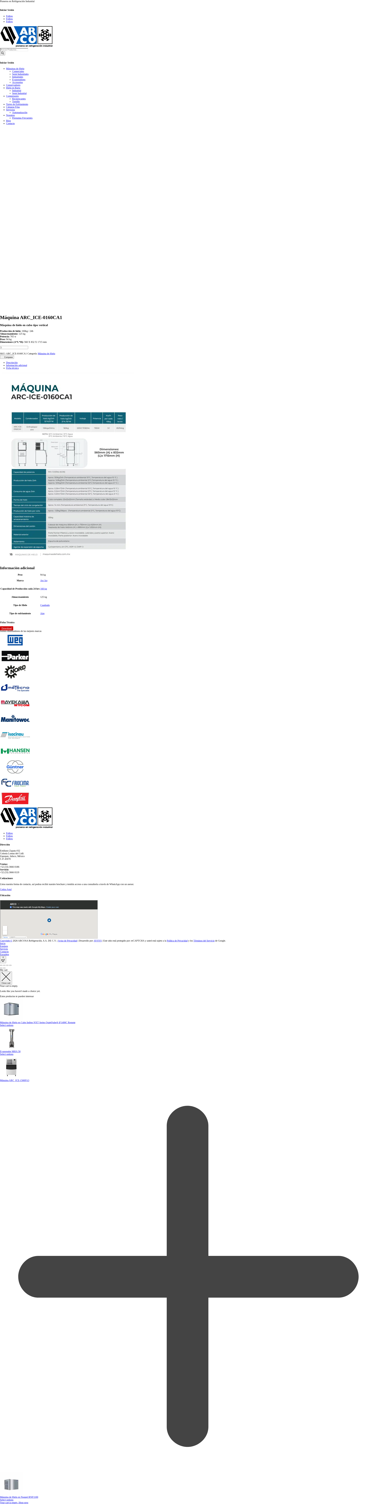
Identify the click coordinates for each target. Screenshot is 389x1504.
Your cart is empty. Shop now (14, 1502)
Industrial (16, 90)
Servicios (10, 109)
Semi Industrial (19, 93)
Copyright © (6, 940)
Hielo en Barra (13, 88)
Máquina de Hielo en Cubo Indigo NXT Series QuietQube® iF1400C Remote (37, 1022)
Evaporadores (18, 79)
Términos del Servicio (204, 940)
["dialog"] (194, 1236)
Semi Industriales (20, 74)
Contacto (10, 123)
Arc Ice (43, 580)
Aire (42, 613)
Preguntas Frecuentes (22, 118)
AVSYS (98, 940)
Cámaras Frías (13, 107)
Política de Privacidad (177, 940)
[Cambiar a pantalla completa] (4, 965)
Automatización (19, 112)
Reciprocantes (19, 98)
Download (7, 628)
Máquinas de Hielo (15, 68)
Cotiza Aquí (6, 889)
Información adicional (16, 365)
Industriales (17, 77)
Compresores (12, 96)
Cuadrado (45, 605)
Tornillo (16, 101)
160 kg (43, 588)
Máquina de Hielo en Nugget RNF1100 (19, 1497)
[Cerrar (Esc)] (10, 965)
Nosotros (10, 115)
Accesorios (17, 82)
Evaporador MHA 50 (10, 1051)
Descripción (12, 362)
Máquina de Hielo (46, 353)
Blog (8, 120)
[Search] (2, 53)
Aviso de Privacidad (67, 940)
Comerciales (18, 71)
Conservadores (13, 85)
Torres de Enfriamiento (17, 104)
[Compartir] (7, 965)
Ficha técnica (12, 368)
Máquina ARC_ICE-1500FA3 (14, 1080)
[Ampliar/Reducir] (1, 965)
